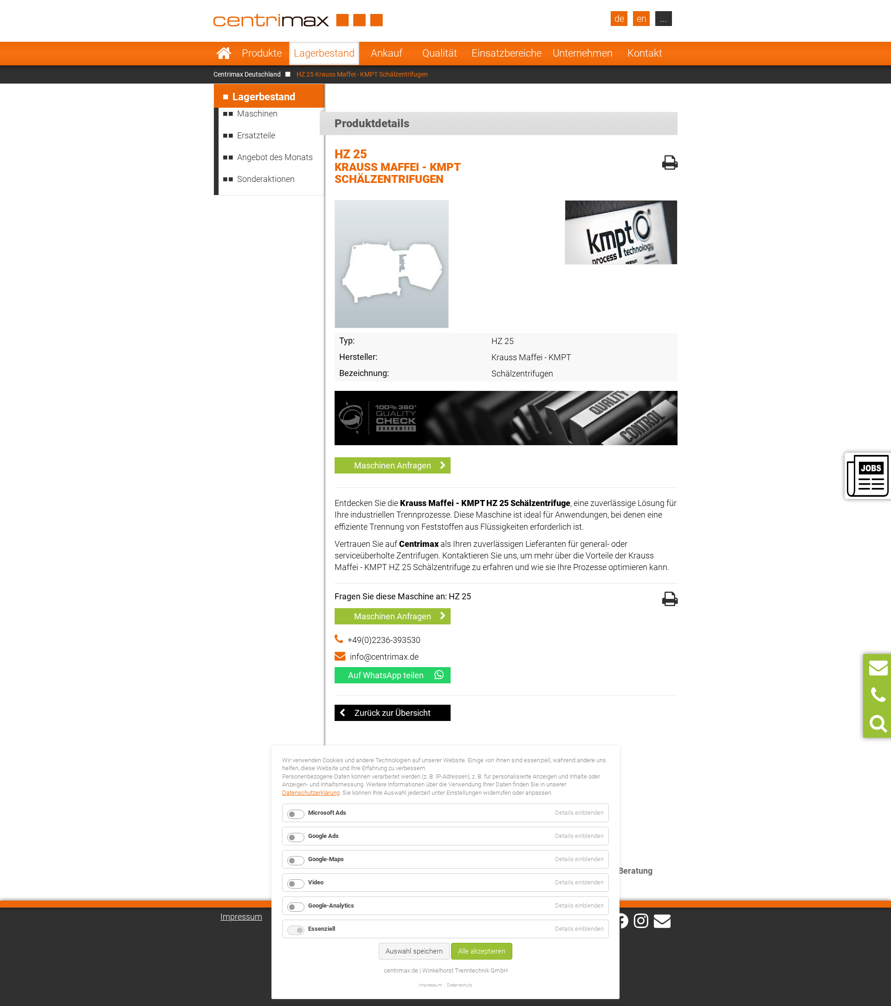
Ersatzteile (256, 135)
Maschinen (257, 113)
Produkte (262, 53)
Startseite (223, 53)
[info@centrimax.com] (662, 920)
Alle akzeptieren (481, 951)
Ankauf (386, 53)
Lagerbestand (324, 53)
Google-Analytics (331, 905)
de (619, 18)
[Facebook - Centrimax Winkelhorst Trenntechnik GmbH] (620, 920)
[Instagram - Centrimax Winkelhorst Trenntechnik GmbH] (641, 920)
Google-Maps (326, 859)
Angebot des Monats (275, 157)
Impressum (241, 917)
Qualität (439, 53)
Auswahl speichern (414, 951)
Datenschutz (459, 984)
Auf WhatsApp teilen (386, 675)
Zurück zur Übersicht (393, 713)
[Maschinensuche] (878, 723)
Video (315, 882)
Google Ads (323, 835)
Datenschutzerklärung (311, 792)
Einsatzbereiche (506, 53)
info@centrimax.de (384, 657)
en (641, 18)
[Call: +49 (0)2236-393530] (878, 696)
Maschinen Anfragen (392, 465)
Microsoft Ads (327, 812)
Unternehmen (583, 53)
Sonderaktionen (266, 179)
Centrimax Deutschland (247, 74)
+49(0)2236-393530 (384, 640)
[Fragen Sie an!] (878, 668)
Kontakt (644, 53)
